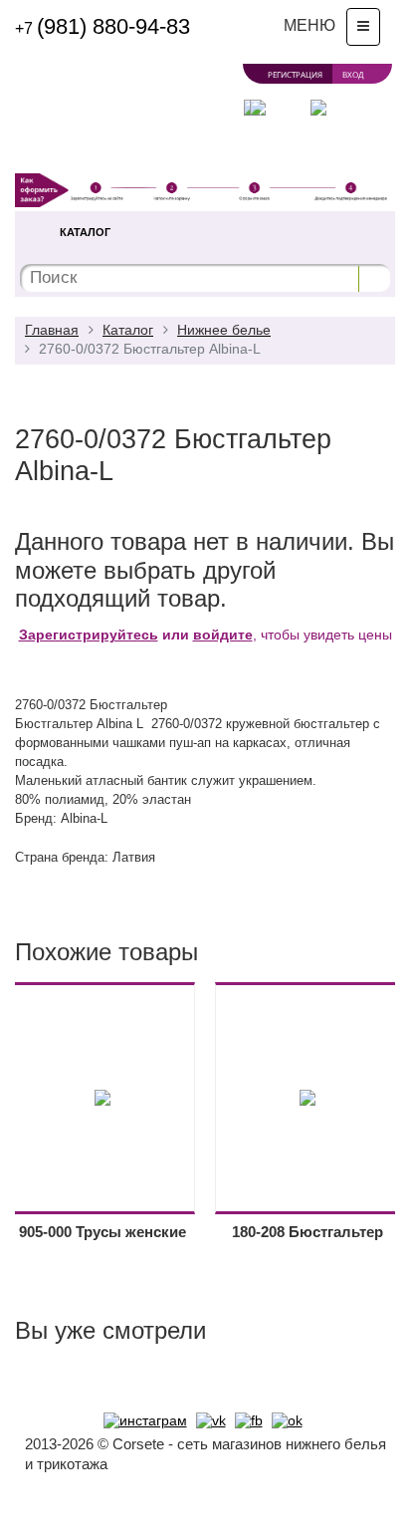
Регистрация (295, 74)
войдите (223, 634)
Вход (352, 74)
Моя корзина (316, 151)
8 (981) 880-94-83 (177, 150)
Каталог (85, 232)
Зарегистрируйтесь (88, 634)
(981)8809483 (102, 26)
